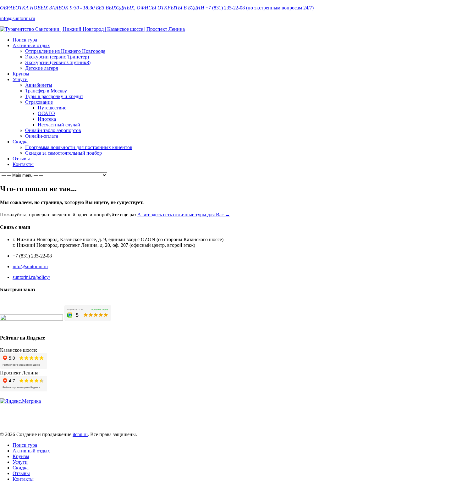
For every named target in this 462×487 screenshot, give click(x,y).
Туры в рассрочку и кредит (54, 96)
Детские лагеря (41, 68)
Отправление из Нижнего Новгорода (65, 51)
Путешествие (52, 107)
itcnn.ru (80, 434)
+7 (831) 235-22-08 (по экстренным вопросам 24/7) (260, 7)
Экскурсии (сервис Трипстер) (57, 56)
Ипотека (47, 119)
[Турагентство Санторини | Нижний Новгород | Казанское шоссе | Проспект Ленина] (92, 29)
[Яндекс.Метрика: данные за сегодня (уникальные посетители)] (20, 401)
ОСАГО (46, 113)
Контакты (23, 164)
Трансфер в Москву (46, 90)
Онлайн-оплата (41, 136)
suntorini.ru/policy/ (31, 277)
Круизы (21, 73)
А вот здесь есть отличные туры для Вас (183, 214)
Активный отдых (31, 45)
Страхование (39, 102)
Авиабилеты (38, 85)
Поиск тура (25, 39)
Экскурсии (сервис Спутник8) (58, 62)
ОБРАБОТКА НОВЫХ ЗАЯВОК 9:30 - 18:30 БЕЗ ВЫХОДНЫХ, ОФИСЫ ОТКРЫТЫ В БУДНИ (102, 7)
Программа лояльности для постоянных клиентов (78, 147)
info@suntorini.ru (17, 18)
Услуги (20, 79)
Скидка (21, 141)
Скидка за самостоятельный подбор (63, 153)
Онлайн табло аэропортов (53, 130)
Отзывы (21, 158)
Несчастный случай (59, 124)
